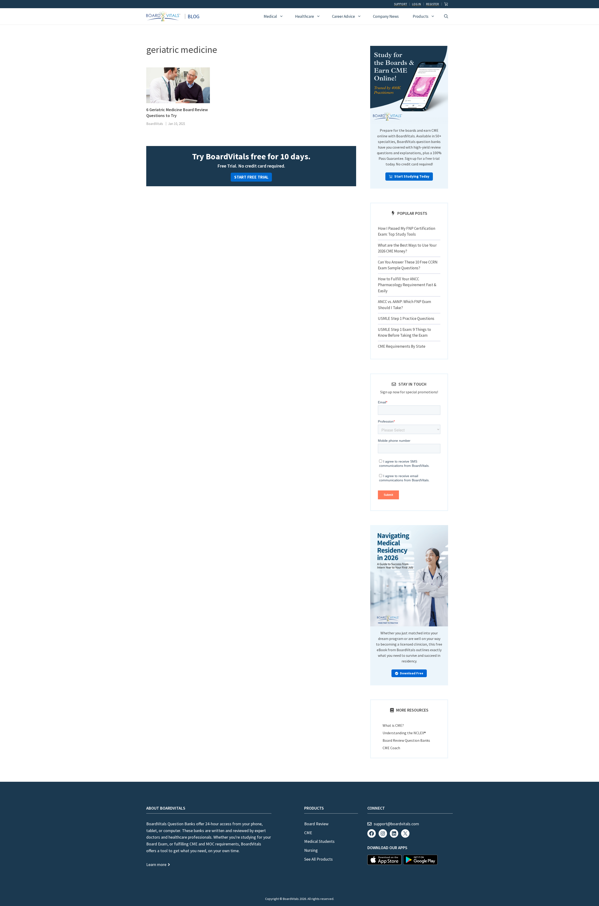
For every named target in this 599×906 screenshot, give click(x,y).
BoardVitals (154, 123)
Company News (386, 16)
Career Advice (343, 16)
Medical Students (319, 841)
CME (308, 832)
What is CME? (393, 725)
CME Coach (391, 747)
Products (420, 16)
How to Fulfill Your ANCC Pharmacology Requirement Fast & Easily (407, 284)
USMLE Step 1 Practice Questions (406, 318)
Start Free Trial (251, 177)
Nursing (311, 850)
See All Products (318, 859)
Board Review (316, 823)
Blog (193, 16)
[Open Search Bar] (446, 16)
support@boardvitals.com (396, 823)
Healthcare (304, 16)
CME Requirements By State (401, 346)
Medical (270, 16)
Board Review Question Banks (406, 740)
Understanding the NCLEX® (404, 733)
